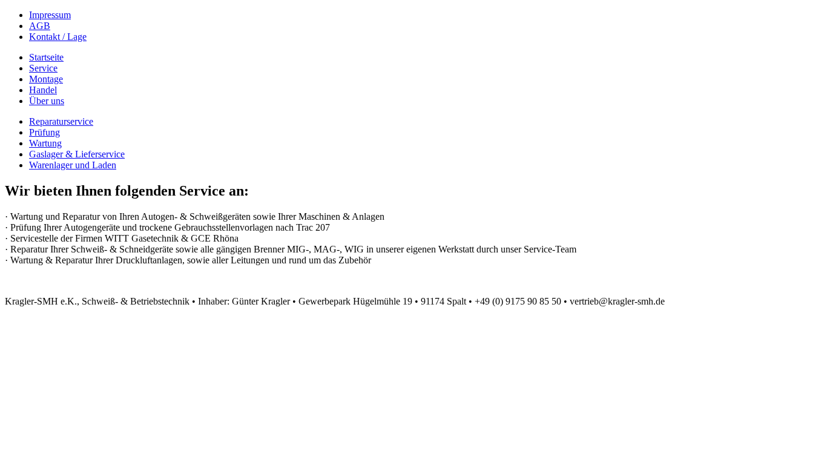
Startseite (46, 57)
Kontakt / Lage (58, 36)
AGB (39, 26)
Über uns (46, 101)
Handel (43, 90)
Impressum (50, 15)
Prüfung (44, 132)
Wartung (45, 143)
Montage (46, 79)
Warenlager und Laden (72, 165)
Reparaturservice (61, 121)
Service (43, 68)
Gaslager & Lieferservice (77, 154)
